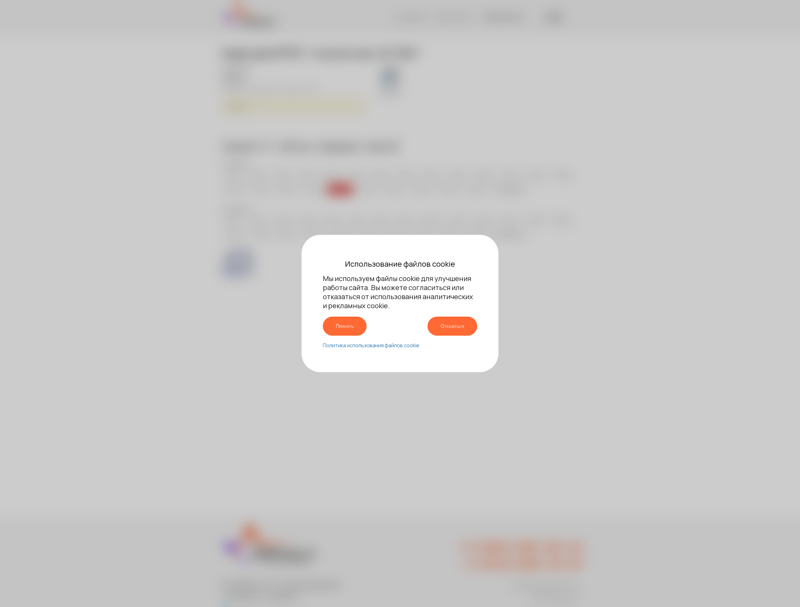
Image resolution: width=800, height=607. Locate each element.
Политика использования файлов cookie (371, 345)
